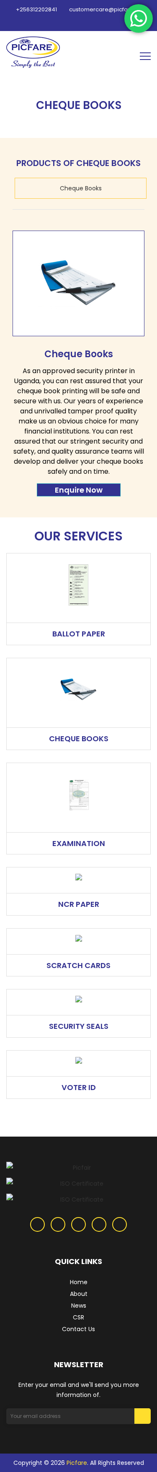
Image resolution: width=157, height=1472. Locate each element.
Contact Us (78, 1329)
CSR (78, 1317)
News (78, 1305)
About (79, 1294)
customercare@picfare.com (107, 9)
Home (79, 1282)
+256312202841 (36, 9)
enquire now (79, 490)
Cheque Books (81, 188)
